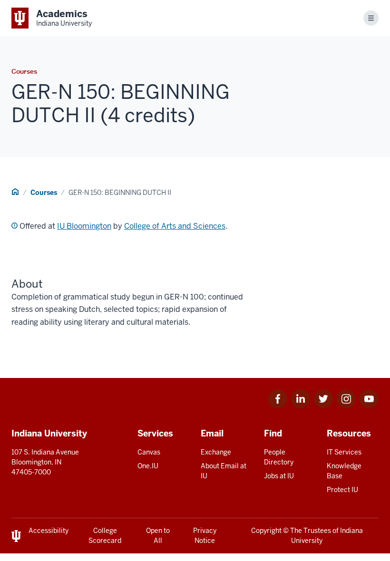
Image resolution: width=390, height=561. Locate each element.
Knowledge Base (344, 471)
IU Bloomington (84, 226)
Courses (43, 192)
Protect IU (342, 489)
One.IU (147, 466)
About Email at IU (223, 471)
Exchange (216, 452)
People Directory (278, 457)
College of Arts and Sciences (174, 226)
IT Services (344, 452)
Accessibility (48, 530)
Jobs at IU (279, 476)
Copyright (266, 530)
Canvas (148, 452)
